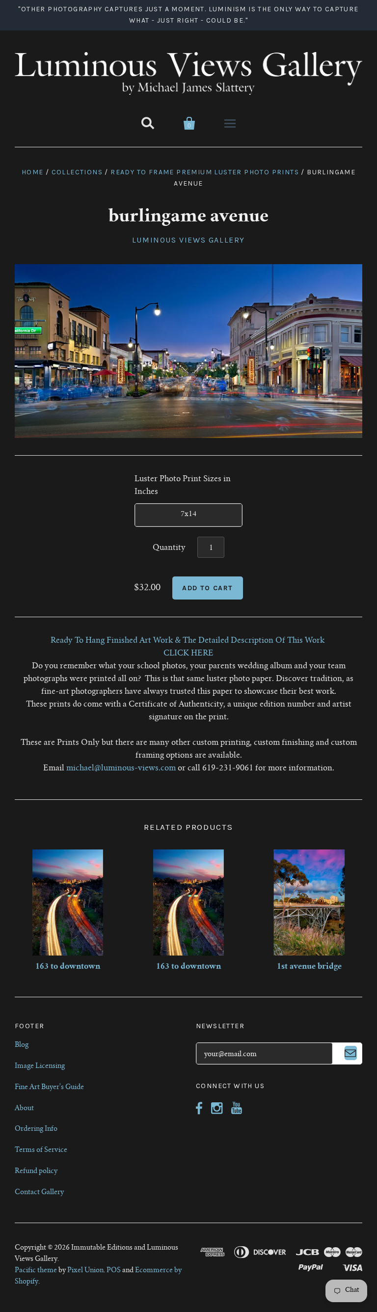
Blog (21, 1045)
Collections (77, 172)
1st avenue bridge (309, 967)
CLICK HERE (188, 653)
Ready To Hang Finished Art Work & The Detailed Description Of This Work (188, 641)
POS (114, 1270)
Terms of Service (41, 1150)
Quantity (169, 548)
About (24, 1108)
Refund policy (36, 1171)
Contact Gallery (39, 1192)
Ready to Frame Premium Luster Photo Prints (204, 172)
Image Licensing (40, 1066)
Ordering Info (36, 1129)
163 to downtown (67, 967)
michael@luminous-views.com (121, 768)
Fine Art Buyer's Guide (49, 1087)
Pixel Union (85, 1270)
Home (33, 172)
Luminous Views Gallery (188, 240)
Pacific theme (36, 1270)
